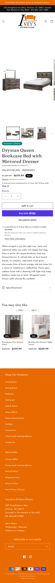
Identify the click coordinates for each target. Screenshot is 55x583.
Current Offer (11, 459)
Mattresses (10, 400)
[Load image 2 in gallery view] (27, 133)
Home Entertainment (14, 418)
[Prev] (3, 134)
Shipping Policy (12, 477)
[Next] (52, 134)
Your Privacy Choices (15, 489)
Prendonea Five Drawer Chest (12, 343)
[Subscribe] (47, 546)
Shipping (5, 179)
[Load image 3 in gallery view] (41, 133)
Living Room (11, 382)
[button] (3, 21)
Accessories (10, 430)
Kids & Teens (11, 406)
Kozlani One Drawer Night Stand (40, 343)
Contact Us (10, 442)
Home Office (11, 412)
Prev (21, 310)
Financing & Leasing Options (18, 436)
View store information (15, 238)
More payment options (27, 220)
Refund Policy (11, 471)
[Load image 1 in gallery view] (13, 133)
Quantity (5, 191)
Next (34, 310)
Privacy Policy (11, 483)
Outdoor (9, 424)
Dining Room (11, 388)
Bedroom (9, 394)
